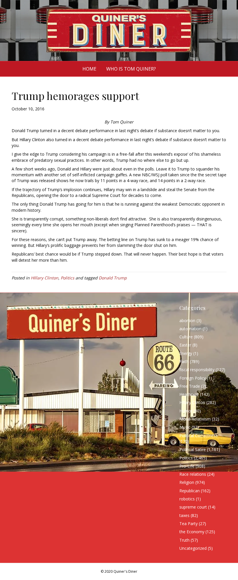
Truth (184, 540)
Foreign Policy (192, 378)
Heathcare (189, 394)
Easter (185, 345)
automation (190, 328)
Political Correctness (198, 435)
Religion (186, 482)
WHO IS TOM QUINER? (131, 69)
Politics (67, 278)
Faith (184, 361)
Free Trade (189, 386)
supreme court (193, 507)
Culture (186, 337)
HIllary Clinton (44, 278)
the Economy (191, 531)
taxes (184, 515)
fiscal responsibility (196, 369)
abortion (187, 320)
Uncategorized (193, 548)
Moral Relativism (195, 419)
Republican (189, 490)
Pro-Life (186, 466)
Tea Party (188, 523)
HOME (89, 69)
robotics (187, 499)
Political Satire (192, 449)
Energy (185, 353)
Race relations (192, 474)
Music (184, 427)
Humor (185, 411)
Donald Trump (113, 278)
